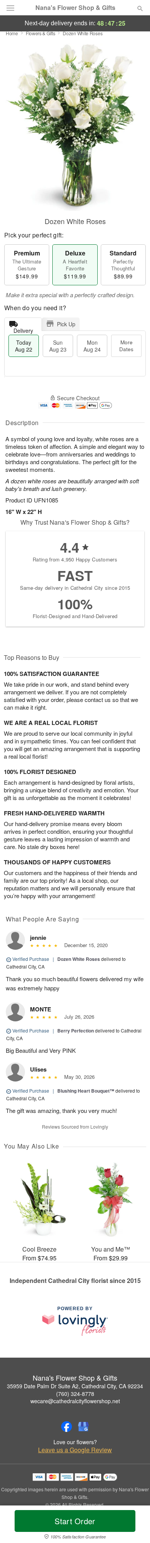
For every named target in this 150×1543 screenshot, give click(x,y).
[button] (133, 1525)
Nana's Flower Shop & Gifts (75, 8)
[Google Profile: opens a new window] (83, 1426)
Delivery (23, 329)
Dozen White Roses (78, 959)
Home (12, 33)
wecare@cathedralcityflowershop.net (75, 1401)
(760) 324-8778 (75, 1393)
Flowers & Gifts (40, 33)
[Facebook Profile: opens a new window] (66, 1426)
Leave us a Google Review (75, 1450)
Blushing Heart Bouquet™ (85, 1090)
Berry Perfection (75, 1030)
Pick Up (66, 324)
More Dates (126, 346)
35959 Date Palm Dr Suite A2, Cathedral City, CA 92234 (75, 1386)
